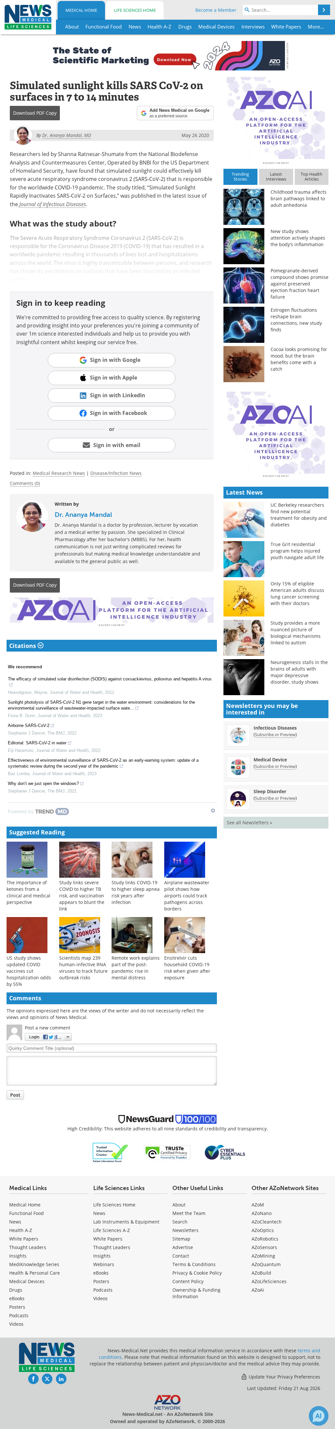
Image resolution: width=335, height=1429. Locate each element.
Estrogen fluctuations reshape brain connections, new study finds (296, 320)
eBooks (17, 1298)
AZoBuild (261, 1273)
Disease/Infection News (116, 473)
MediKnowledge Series (34, 1264)
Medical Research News (59, 473)
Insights (17, 1256)
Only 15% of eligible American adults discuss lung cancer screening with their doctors (297, 593)
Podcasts (18, 1315)
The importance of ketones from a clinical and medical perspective (28, 892)
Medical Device (270, 759)
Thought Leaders (27, 1247)
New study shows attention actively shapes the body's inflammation (298, 237)
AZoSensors (264, 1247)
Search (179, 1222)
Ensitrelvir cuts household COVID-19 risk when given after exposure (187, 968)
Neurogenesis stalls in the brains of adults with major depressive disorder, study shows (299, 672)
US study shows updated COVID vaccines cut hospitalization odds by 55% (29, 971)
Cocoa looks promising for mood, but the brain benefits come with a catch (299, 359)
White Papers (23, 1239)
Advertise (182, 1247)
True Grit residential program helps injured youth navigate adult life (297, 550)
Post (15, 1095)
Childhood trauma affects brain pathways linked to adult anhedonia (298, 198)
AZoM (258, 1205)
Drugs (15, 1290)
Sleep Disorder (270, 791)
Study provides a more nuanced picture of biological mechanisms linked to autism (296, 633)
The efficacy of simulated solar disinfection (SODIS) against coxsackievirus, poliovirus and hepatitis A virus (110, 678)
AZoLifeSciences (269, 1281)
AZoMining (263, 1256)
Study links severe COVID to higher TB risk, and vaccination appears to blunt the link (81, 895)
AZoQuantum (266, 1264)
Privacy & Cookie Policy (197, 1273)
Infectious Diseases (275, 728)
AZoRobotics (265, 1239)
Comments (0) (25, 483)
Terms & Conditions (194, 1264)
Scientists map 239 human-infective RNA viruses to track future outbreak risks (83, 968)
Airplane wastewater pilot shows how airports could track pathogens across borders (186, 895)
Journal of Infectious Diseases (52, 204)
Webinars (103, 1264)
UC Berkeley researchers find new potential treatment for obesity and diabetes (299, 515)
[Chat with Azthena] (318, 1416)
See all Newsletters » (249, 822)
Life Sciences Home (135, 10)
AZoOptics (263, 1230)
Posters (17, 1307)
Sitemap (181, 1239)
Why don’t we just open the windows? (43, 783)
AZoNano (262, 1213)
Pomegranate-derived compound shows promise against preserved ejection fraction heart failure (299, 283)
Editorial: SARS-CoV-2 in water (37, 742)
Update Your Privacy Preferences (283, 1377)
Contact (180, 1256)
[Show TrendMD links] (213, 810)
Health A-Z (20, 1230)
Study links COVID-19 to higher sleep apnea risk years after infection (136, 892)
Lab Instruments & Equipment (126, 1222)
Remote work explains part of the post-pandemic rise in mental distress (136, 968)
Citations (23, 646)
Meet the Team (188, 1213)
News (15, 1222)
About (178, 1205)
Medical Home (81, 10)
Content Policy (187, 1281)
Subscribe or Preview (275, 734)
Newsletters (185, 1230)
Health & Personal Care (34, 1273)
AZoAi (258, 1290)
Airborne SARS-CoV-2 (28, 725)
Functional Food (26, 1213)
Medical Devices (26, 1281)
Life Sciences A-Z (111, 1230)
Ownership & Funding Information (196, 1293)
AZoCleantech (267, 1222)
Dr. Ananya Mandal (83, 515)
